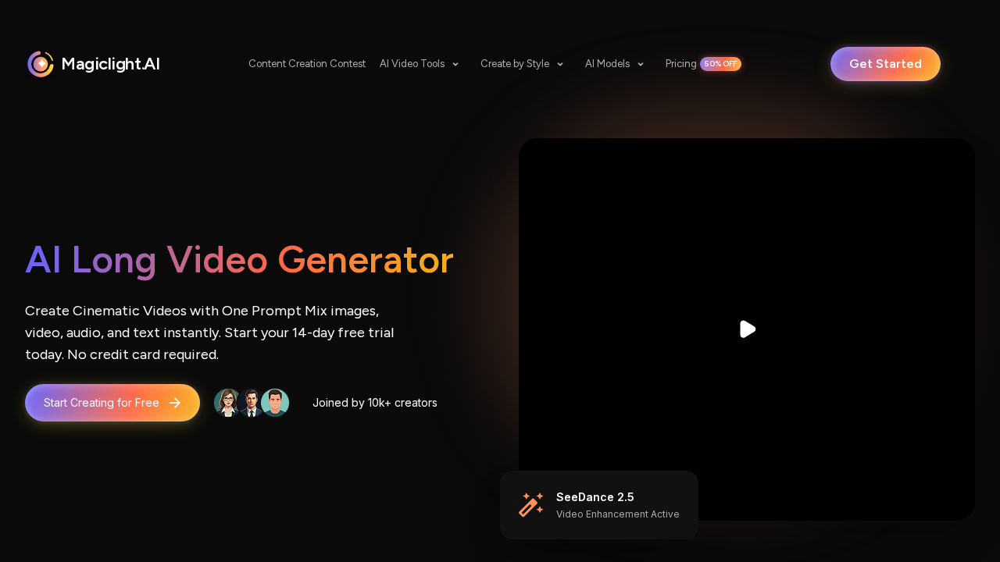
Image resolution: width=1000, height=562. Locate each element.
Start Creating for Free (101, 402)
